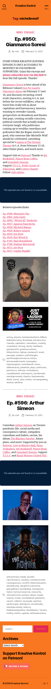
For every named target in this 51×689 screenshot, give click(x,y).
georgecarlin (13, 349)
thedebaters (32, 610)
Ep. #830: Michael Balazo (17, 227)
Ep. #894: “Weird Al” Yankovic (20, 220)
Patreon (25, 155)
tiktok (9, 379)
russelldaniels (13, 373)
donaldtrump (13, 586)
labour (33, 595)
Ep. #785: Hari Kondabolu (17, 241)
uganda (25, 613)
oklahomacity (13, 367)
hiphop (23, 352)
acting (10, 337)
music (37, 364)
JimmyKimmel (14, 595)
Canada (10, 343)
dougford (24, 586)
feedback (37, 346)
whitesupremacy (38, 613)
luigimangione (13, 364)
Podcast (29, 32)
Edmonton (35, 586)
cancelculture (13, 579)
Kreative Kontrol (25, 5)
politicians (41, 367)
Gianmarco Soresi (13, 84)
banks (23, 577)
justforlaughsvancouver (18, 358)
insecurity (36, 592)
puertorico (11, 370)
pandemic (40, 598)
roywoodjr (27, 601)
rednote (21, 370)
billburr (43, 337)
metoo (18, 598)
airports (17, 337)
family (29, 346)
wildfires (18, 382)
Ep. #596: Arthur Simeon (25, 405)
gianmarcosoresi (28, 349)
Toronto (43, 610)
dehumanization (38, 583)
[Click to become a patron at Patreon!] (25, 666)
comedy (42, 343)
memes (10, 598)
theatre (26, 376)
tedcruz (27, 607)
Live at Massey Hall (24, 445)
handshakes (25, 589)
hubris (9, 592)
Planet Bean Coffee (26, 158)
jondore (25, 595)
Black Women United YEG (32, 455)
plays (32, 367)
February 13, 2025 (34, 51)
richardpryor (32, 370)
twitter (28, 379)
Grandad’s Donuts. (18, 162)
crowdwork (12, 346)
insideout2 (32, 352)
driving (21, 346)
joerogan (11, 355)
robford (17, 601)
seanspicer (25, 604)
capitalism (20, 343)
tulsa (22, 379)
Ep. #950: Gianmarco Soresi (25, 41)
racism (10, 601)
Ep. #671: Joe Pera (13, 247)
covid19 (25, 583)
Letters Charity (29, 169)
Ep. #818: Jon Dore (13, 234)
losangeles (31, 361)
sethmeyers (26, 373)
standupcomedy (14, 376)
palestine (24, 367)
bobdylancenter (14, 340)
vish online (17, 172)
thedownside (37, 376)
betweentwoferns (30, 337)
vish (17, 51)
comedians (31, 343)
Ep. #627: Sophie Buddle (16, 251)
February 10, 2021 (33, 415)
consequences (14, 583)
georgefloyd (12, 589)
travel (15, 379)
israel (41, 352)
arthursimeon (13, 577)
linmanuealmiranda (16, 361)
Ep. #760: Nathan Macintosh (19, 244)
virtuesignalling (40, 379)
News (19, 32)
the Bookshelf (24, 449)
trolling (10, 613)
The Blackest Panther (23, 438)
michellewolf (27, 364)
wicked (10, 382)
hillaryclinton (13, 352)
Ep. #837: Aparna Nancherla (19, 224)
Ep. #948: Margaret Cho (16, 213)
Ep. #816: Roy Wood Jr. (15, 237)
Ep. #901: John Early (14, 217)
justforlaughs (31, 355)
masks (40, 595)
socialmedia (39, 373)
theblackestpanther (16, 610)
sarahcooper (12, 604)
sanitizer (37, 601)
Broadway (27, 340)
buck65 (30, 577)
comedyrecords (37, 579)
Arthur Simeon (23, 425)
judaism (20, 355)
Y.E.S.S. (16, 165)
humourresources (21, 592)
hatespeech (38, 589)
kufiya (33, 358)
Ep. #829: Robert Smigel (16, 230)
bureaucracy (39, 340)
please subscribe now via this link (23, 74)
